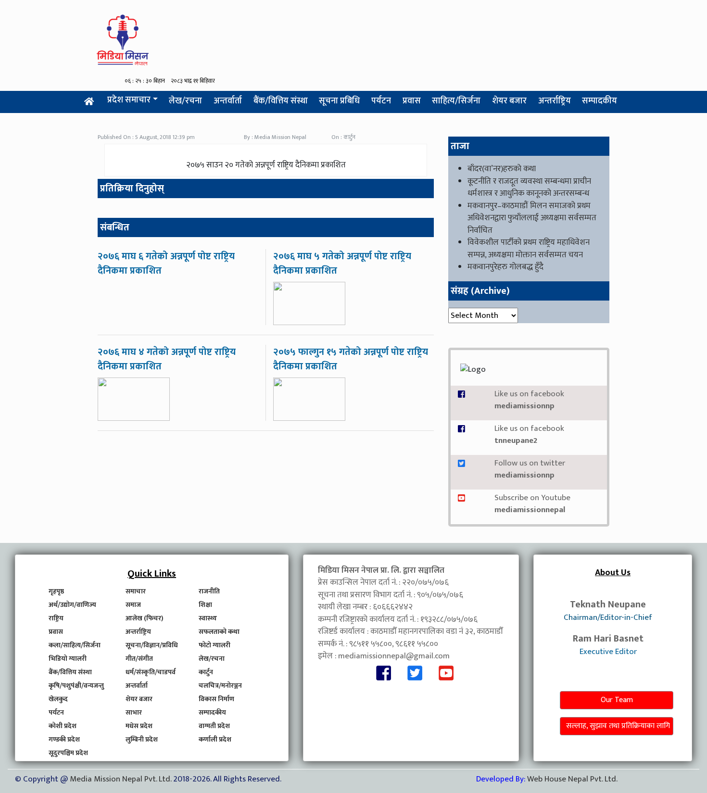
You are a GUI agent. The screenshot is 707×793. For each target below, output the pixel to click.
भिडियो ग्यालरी (68, 658)
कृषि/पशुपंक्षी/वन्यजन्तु (76, 685)
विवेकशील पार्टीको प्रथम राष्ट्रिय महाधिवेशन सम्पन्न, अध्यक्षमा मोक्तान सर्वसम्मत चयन (528, 249)
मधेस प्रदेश (139, 725)
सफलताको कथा (219, 631)
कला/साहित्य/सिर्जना (75, 645)
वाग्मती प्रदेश (214, 725)
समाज (133, 604)
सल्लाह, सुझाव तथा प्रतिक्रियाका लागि (618, 725)
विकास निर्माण (216, 699)
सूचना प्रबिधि (339, 101)
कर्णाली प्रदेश (215, 739)
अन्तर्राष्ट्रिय (554, 101)
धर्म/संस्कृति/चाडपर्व (151, 672)
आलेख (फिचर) (145, 618)
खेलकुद (58, 699)
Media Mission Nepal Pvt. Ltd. (121, 779)
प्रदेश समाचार (129, 100)
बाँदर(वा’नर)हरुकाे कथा (501, 169)
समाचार (136, 591)
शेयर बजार (509, 101)
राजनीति (209, 591)
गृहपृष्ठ (56, 591)
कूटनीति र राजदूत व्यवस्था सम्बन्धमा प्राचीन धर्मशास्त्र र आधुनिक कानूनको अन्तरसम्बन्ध (529, 188)
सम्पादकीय (599, 101)
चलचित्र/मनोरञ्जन (220, 685)
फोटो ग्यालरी (214, 645)
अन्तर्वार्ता (228, 101)
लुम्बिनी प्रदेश (142, 739)
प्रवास (412, 101)
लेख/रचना (185, 101)
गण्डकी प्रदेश (64, 739)
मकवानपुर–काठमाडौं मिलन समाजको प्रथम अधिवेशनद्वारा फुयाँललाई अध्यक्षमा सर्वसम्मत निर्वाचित (531, 218)
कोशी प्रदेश (62, 725)
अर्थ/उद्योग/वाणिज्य (72, 604)
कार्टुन (206, 672)
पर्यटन (381, 101)
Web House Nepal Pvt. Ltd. (572, 779)
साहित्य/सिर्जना (456, 101)
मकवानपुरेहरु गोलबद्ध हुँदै (505, 267)
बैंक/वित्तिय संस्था (280, 101)
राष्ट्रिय (56, 618)
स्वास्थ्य (208, 618)
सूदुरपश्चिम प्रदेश (68, 752)
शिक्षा (205, 604)
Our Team (617, 699)
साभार (134, 712)
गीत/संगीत (139, 658)
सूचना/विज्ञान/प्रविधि (152, 645)
